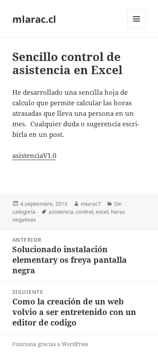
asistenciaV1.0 (34, 155)
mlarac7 (91, 203)
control (84, 211)
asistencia (61, 211)
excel (102, 211)
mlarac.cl (34, 18)
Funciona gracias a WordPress (50, 344)
